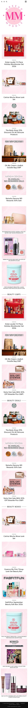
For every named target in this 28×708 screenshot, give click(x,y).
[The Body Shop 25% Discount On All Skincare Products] (14, 115)
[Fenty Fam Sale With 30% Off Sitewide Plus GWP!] (14, 376)
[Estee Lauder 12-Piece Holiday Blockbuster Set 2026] (14, 47)
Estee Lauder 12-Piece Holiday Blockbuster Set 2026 (14, 64)
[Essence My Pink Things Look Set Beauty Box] (14, 554)
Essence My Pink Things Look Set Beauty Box (14, 570)
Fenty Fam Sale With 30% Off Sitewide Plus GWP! (14, 393)
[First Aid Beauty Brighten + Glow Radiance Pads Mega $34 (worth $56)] (14, 274)
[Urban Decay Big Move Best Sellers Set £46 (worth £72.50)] (14, 246)
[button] (26, 1)
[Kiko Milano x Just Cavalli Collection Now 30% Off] (14, 652)
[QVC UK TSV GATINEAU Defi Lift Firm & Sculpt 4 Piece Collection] (14, 681)
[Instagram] (4, 1)
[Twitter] (1, 1)
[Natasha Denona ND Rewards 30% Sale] (14, 183)
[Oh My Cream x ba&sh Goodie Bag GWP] (14, 150)
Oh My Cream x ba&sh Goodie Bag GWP (14, 166)
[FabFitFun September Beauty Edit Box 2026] (14, 587)
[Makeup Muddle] (14, 16)
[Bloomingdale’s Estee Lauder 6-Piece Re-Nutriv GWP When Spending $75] (14, 218)
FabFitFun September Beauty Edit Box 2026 (14, 603)
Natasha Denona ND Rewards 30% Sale (14, 199)
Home (17, 703)
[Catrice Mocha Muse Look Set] (14, 82)
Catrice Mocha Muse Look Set (14, 98)
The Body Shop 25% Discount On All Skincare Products (14, 132)
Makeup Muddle (10, 703)
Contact (23, 703)
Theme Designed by (14, 706)
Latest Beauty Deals (14, 704)
